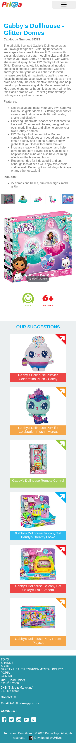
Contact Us (8, 697)
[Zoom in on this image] (8, 199)
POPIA (5, 672)
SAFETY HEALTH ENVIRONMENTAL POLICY (32, 669)
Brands (7, 662)
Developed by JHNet (48, 737)
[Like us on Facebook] (4, 719)
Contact (8, 676)
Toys (5, 659)
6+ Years (50, 303)
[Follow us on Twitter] (11, 719)
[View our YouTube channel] (26, 719)
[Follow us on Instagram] (18, 719)
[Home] (12, 4)
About (6, 666)
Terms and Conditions (18, 733)
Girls (28, 300)
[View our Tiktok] (33, 719)
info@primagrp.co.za (20, 703)
